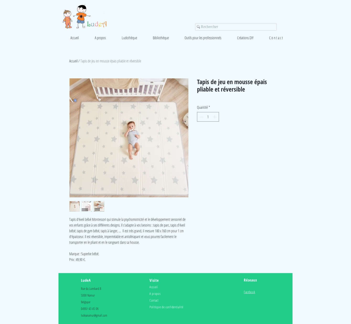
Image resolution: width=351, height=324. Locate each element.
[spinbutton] (208, 116)
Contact (154, 300)
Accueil (73, 61)
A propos (155, 293)
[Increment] (215, 116)
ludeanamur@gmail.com (94, 315)
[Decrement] (201, 116)
